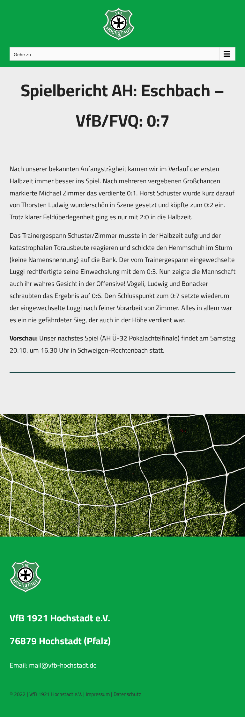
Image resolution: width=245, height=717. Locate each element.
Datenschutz (127, 694)
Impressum (98, 694)
